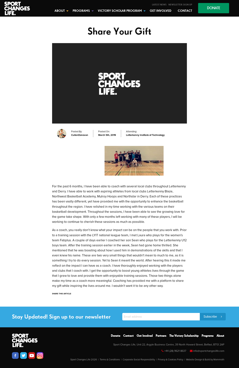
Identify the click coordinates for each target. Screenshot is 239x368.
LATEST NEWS (159, 5)
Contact (128, 335)
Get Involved (145, 335)
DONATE (213, 8)
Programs (208, 335)
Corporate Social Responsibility (139, 359)
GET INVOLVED (160, 11)
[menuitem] (159, 5)
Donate (115, 335)
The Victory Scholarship (184, 335)
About (220, 335)
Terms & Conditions (110, 359)
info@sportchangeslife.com (208, 351)
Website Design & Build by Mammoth (205, 359)
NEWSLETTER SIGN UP (180, 5)
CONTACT (185, 11)
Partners (161, 335)
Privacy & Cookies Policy (170, 359)
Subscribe (211, 316)
